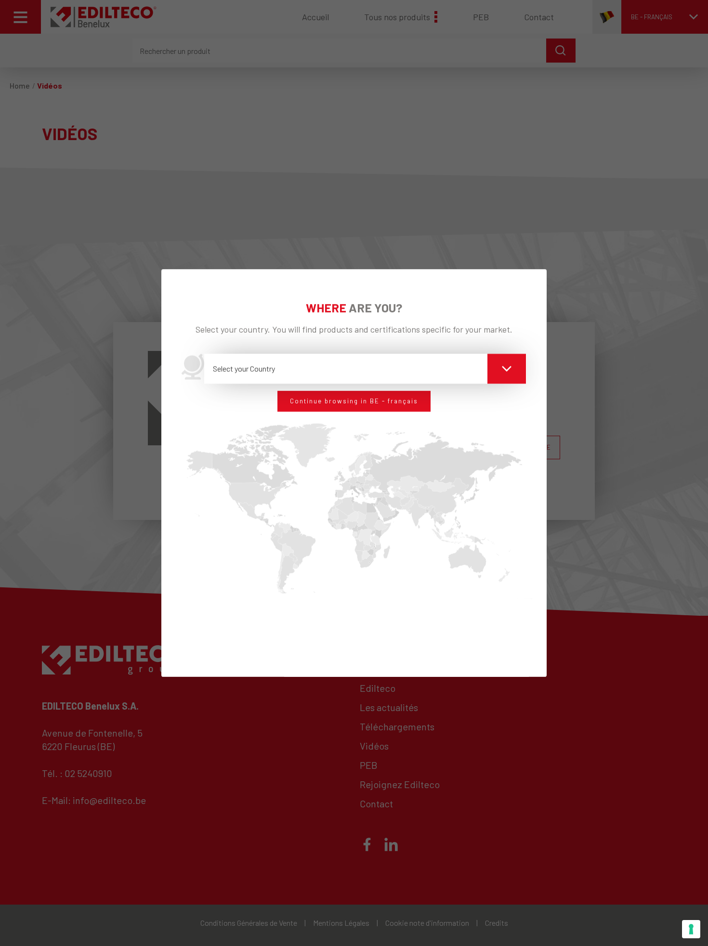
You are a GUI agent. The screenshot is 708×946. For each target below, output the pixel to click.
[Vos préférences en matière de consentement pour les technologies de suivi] (691, 929)
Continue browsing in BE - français (354, 401)
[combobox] (365, 369)
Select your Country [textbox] (244, 368)
